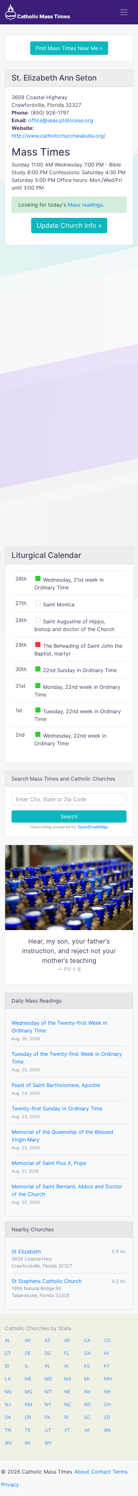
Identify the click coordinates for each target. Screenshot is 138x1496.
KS (87, 1366)
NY (48, 1404)
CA (87, 1340)
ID (7, 1366)
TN (8, 1430)
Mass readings (85, 204)
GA (87, 1353)
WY (48, 1443)
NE (67, 1391)
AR (67, 1340)
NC (67, 1404)
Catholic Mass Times (43, 16)
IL (27, 1366)
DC (48, 1353)
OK (8, 1417)
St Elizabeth (26, 1251)
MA (67, 1378)
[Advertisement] (69, 322)
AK (27, 1340)
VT (67, 1430)
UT (48, 1430)
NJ (8, 1404)
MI (87, 1378)
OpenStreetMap (92, 827)
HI (106, 1353)
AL (7, 1340)
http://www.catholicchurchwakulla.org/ (59, 136)
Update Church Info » (69, 225)
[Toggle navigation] (124, 12)
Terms (120, 1471)
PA (47, 1417)
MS (8, 1391)
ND (87, 1404)
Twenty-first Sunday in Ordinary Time (57, 1108)
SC (87, 1417)
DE (28, 1353)
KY (107, 1366)
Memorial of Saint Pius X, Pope (49, 1163)
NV (87, 1391)
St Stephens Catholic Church (47, 1281)
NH (107, 1391)
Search (69, 816)
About (81, 1471)
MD (48, 1378)
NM (28, 1404)
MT (48, 1391)
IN (47, 1366)
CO (107, 1340)
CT (8, 1353)
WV (8, 1443)
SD (107, 1417)
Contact (101, 1471)
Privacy (10, 1484)
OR (28, 1417)
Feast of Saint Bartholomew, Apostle (56, 1085)
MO (28, 1391)
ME (28, 1378)
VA (87, 1430)
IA (66, 1366)
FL (66, 1353)
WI (27, 1443)
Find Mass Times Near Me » (69, 48)
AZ (47, 1340)
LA (8, 1378)
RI (66, 1417)
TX (27, 1430)
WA (107, 1430)
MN (107, 1378)
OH (107, 1404)
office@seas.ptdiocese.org (60, 120)
